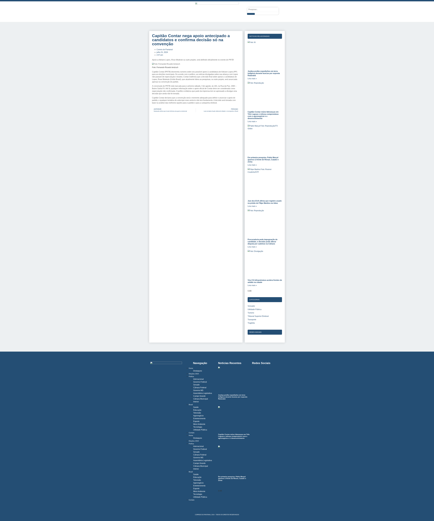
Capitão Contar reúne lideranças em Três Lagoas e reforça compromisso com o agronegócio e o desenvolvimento (234, 436)
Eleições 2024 (194, 374)
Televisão (197, 413)
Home (191, 368)
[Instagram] (157, 11)
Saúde (196, 407)
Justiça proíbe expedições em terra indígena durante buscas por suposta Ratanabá (264, 73)
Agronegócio (198, 416)
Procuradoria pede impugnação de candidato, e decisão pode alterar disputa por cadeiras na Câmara (262, 242)
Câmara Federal (199, 388)
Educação (197, 410)
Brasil (191, 404)
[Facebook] (165, 11)
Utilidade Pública (200, 430)
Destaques (197, 371)
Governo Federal (200, 382)
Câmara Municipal (200, 399)
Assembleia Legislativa (202, 393)
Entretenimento (199, 418)
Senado (196, 385)
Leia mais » (252, 79)
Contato (191, 433)
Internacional (198, 379)
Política (191, 376)
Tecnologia (197, 427)
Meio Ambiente (199, 424)
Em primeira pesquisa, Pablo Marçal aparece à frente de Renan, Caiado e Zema (263, 160)
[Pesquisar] (251, 14)
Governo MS (198, 390)
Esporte (196, 421)
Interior (196, 402)
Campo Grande (199, 396)
